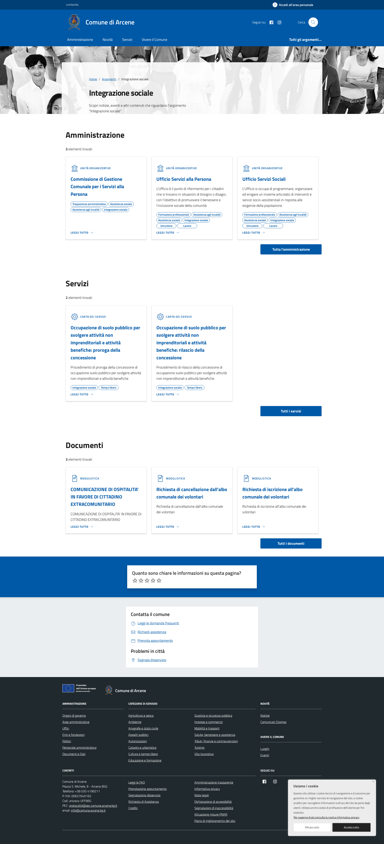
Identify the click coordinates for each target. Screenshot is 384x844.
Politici (66, 741)
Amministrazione (80, 39)
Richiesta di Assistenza (143, 801)
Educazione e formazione (144, 760)
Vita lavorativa (204, 754)
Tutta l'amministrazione (291, 249)
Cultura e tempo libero (143, 754)
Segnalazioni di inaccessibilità (213, 808)
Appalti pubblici (138, 734)
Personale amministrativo (79, 747)
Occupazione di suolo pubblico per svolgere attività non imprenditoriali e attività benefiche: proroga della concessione (105, 342)
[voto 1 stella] (135, 581)
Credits (133, 808)
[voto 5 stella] (159, 581)
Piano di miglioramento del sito (214, 820)
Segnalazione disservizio (144, 795)
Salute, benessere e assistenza (214, 734)
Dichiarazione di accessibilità (213, 801)
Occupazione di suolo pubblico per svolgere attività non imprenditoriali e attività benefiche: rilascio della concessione (191, 342)
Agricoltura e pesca (141, 715)
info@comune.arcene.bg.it (88, 810)
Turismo (199, 747)
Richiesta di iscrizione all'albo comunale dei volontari (272, 493)
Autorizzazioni (137, 741)
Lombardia (72, 4)
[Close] (373, 781)
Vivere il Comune (154, 39)
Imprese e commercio (208, 721)
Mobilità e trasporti (206, 728)
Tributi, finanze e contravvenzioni (216, 741)
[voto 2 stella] (141, 581)
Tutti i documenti (291, 543)
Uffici (65, 728)
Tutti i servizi (291, 411)
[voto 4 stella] (153, 581)
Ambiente (134, 721)
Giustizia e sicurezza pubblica (213, 715)
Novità (108, 39)
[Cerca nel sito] (313, 22)
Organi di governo (74, 715)
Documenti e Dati (73, 754)
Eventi (264, 755)
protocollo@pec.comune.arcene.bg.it (93, 805)
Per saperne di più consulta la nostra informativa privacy (326, 817)
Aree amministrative (75, 721)
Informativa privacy (207, 788)
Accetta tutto (351, 827)
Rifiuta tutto (312, 827)
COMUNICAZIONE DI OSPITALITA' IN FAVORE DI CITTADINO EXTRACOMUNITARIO (105, 497)
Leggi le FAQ (136, 782)
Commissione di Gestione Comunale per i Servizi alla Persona (97, 186)
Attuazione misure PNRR (210, 814)
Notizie (265, 715)
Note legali (201, 795)
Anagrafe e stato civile (143, 728)
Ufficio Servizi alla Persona (183, 179)
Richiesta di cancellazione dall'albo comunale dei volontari (191, 493)
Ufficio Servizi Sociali (264, 179)
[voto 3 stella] (147, 581)
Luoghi (264, 748)
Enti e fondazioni (73, 734)
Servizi (127, 39)
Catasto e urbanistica (142, 747)
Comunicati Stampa (273, 721)
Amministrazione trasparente (213, 782)
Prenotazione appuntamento (147, 788)
